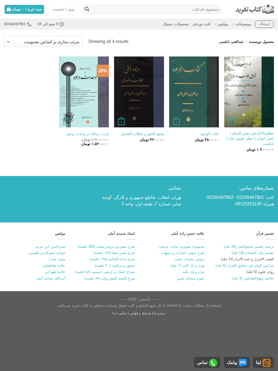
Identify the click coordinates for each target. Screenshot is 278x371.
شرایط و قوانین (140, 313)
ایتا (258, 362)
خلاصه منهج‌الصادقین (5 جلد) (253, 278)
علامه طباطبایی (53, 265)
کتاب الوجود (209, 133)
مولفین (223, 24)
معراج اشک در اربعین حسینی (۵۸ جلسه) (105, 272)
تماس (202, 362)
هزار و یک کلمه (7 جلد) (187, 265)
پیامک (232, 362)
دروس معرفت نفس (189, 259)
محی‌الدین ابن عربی (50, 246)
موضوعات (243, 24)
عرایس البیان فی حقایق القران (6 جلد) (245, 265)
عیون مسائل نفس (190, 278)
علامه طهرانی (55, 272)
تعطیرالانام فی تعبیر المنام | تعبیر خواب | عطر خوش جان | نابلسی (250, 138)
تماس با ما (119, 313)
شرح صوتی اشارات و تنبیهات (182, 253)
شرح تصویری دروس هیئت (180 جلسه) (106, 246)
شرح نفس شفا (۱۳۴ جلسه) (114, 253)
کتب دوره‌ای (201, 24)
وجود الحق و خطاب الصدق (143, 133)
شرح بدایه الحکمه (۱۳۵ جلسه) (112, 259)
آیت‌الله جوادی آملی (50, 278)
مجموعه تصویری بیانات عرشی (181, 246)
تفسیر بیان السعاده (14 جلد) (253, 253)
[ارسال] (86, 9)
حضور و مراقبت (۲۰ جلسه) (115, 265)
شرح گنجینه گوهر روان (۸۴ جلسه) (110, 278)
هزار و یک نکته (193, 272)
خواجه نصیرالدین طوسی (47, 253)
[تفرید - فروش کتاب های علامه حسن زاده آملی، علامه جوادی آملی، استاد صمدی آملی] (255, 9)
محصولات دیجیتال (175, 24)
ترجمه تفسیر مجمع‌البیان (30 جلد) (249, 246)
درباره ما (160, 313)
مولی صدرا (57, 259)
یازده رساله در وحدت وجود (87, 133)
